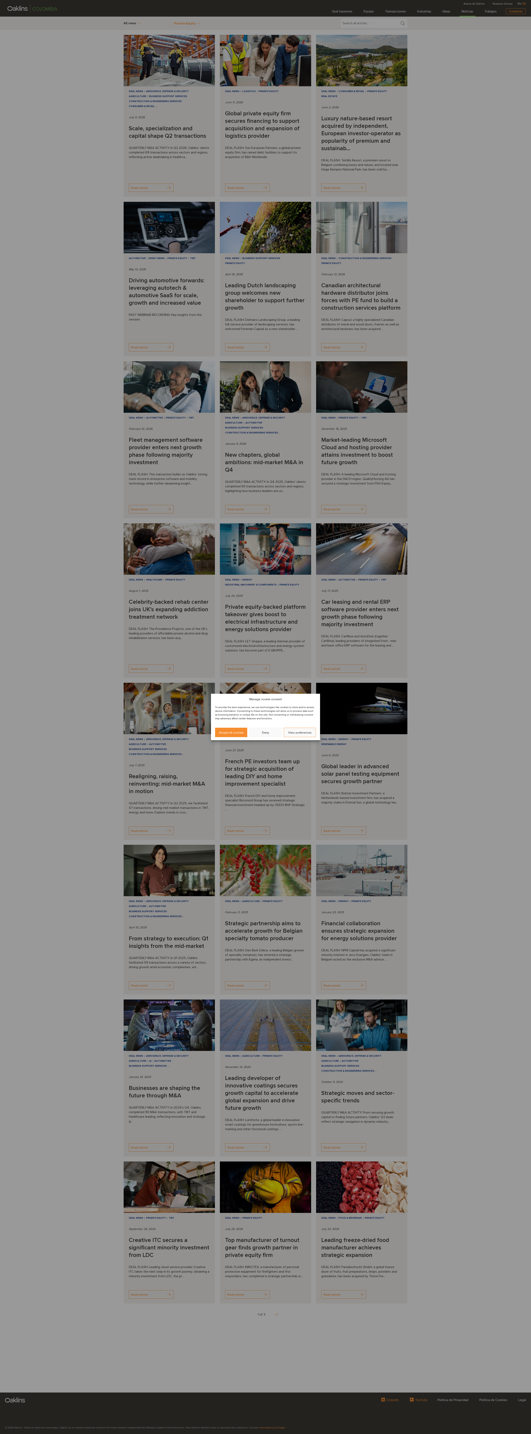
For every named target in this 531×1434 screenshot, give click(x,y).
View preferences (300, 732)
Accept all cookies (231, 732)
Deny (265, 732)
